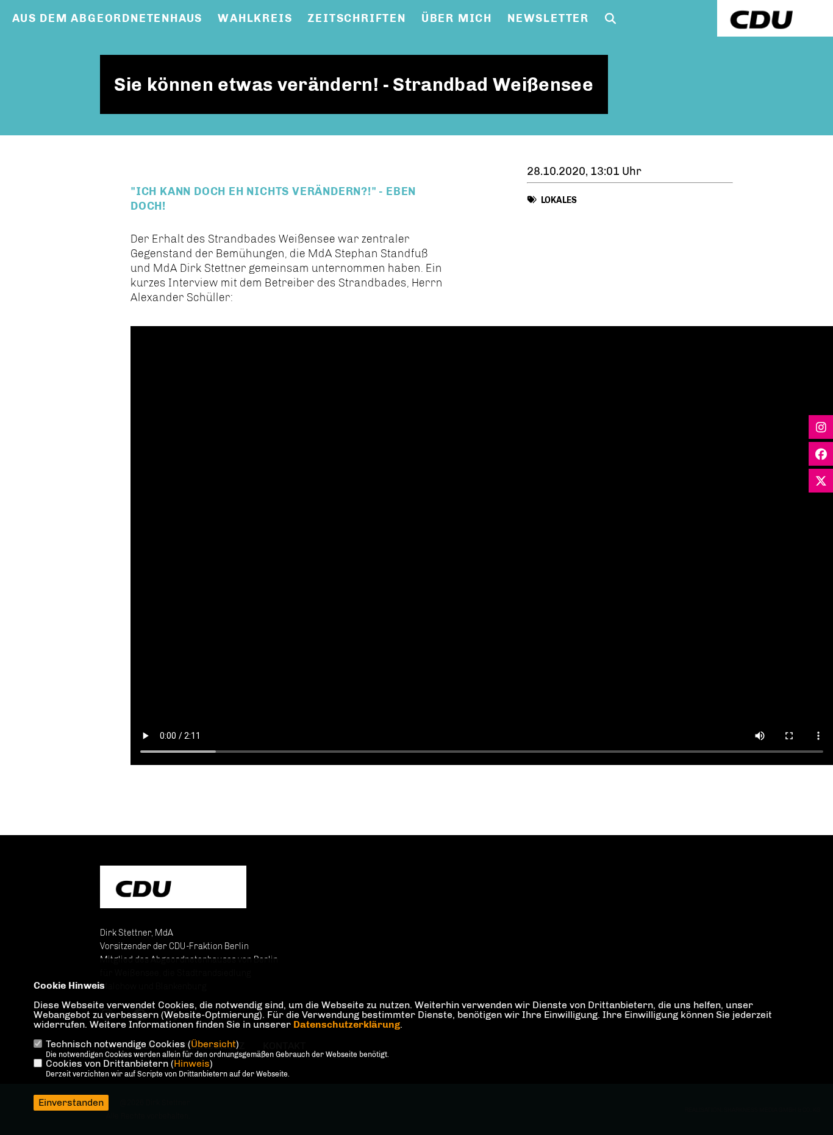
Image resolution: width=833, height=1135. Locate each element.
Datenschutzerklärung (346, 1024)
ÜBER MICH (456, 18)
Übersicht (213, 1044)
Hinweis (192, 1063)
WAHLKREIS (255, 18)
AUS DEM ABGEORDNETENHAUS (107, 18)
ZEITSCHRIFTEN (356, 18)
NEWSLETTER (548, 18)
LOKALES (559, 200)
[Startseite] (173, 888)
